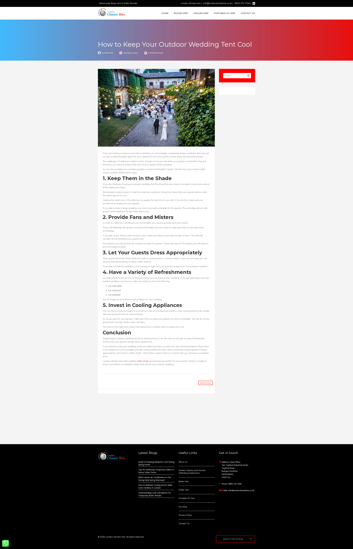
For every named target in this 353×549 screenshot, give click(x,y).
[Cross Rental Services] (116, 455)
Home (165, 13)
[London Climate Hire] (111, 12)
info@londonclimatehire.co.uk (241, 490)
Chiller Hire (200, 13)
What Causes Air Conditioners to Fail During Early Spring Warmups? (154, 478)
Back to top (205, 383)
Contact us (248, 13)
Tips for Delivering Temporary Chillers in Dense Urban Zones (156, 471)
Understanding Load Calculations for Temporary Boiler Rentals (154, 494)
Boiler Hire (181, 13)
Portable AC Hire (224, 13)
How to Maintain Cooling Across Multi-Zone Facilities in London (155, 486)
